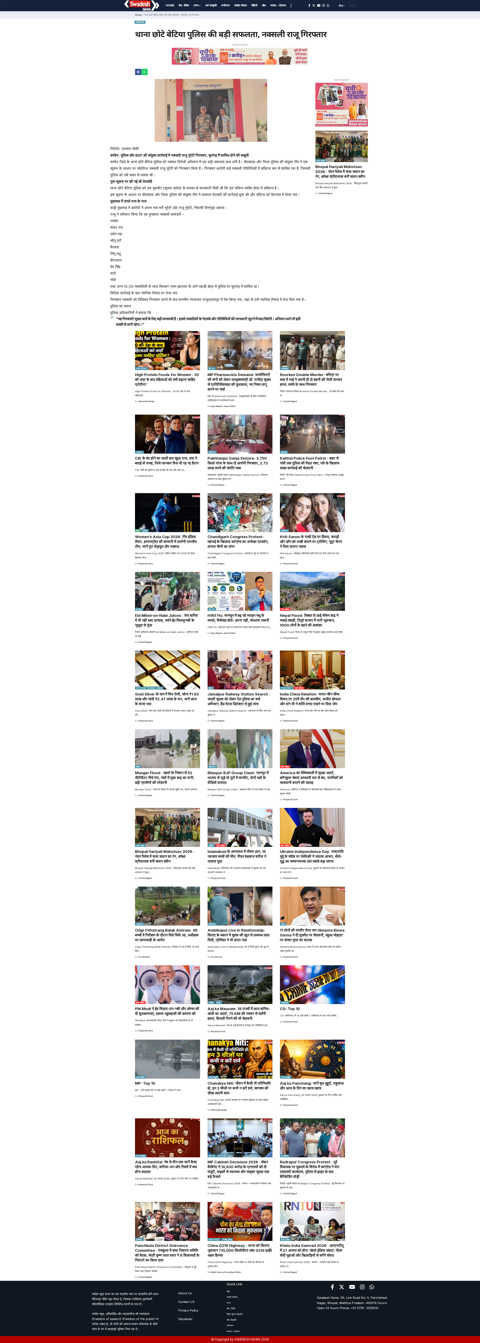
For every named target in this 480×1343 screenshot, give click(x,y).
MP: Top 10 (145, 1083)
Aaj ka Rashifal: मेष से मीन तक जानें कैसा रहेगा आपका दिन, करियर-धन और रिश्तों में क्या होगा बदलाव (166, 1167)
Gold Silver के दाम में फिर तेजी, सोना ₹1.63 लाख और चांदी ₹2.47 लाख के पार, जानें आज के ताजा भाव (167, 699)
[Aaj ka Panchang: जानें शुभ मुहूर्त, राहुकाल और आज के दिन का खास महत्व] (312, 1059)
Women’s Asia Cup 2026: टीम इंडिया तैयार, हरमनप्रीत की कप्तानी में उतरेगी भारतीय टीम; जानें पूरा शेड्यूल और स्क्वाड (166, 542)
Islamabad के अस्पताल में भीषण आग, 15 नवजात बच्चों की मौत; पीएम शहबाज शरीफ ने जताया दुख (237, 856)
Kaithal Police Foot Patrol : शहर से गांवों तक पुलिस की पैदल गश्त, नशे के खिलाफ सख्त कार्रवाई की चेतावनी (310, 463)
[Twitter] (313, 5)
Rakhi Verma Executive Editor (226, 1272)
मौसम (219, 1002)
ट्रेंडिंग (144, 530)
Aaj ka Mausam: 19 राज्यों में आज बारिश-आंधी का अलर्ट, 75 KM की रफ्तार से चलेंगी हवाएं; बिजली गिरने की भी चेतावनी (239, 1014)
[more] (291, 5)
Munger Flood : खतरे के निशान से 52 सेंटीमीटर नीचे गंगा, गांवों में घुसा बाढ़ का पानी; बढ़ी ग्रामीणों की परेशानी (164, 778)
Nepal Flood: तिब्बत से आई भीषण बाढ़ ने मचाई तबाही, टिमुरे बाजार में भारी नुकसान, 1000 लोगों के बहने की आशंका (309, 620)
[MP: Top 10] (167, 1059)
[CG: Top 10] (312, 984)
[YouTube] (318, 5)
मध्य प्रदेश (321, 160)
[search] (334, 5)
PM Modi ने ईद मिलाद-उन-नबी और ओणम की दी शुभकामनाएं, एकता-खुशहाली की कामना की (167, 1011)
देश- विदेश (285, 609)
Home (138, 14)
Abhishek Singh (146, 401)
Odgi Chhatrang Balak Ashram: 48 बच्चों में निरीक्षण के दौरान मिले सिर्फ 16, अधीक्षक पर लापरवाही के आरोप (167, 935)
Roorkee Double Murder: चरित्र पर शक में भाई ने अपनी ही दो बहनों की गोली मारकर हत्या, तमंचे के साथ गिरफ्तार (311, 379)
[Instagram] (323, 5)
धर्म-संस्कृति (213, 1077)
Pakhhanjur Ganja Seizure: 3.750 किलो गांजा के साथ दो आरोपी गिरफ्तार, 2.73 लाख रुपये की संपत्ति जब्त (238, 463)
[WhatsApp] (328, 5)
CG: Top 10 (290, 1009)
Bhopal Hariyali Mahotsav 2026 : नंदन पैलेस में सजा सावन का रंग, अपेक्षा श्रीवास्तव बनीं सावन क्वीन (340, 172)
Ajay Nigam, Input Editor (223, 406)
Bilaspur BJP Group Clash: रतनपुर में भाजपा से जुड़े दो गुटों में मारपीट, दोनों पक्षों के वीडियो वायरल (238, 778)
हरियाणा (284, 452)
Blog (212, 368)
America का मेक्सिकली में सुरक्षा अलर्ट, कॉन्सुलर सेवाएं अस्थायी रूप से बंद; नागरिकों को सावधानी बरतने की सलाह (311, 778)
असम (283, 924)
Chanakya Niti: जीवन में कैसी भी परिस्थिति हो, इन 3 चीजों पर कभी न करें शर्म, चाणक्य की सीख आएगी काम (239, 1088)
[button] (138, 72)
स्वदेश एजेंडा (227, 1239)
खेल (137, 530)
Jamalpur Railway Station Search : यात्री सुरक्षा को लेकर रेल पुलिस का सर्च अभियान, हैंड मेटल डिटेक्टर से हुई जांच (239, 699)
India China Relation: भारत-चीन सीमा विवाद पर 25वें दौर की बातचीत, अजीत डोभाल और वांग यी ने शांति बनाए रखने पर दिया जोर (310, 699)
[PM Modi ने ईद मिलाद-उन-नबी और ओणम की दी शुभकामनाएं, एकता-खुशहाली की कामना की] (167, 984)
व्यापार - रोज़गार (156, 688)
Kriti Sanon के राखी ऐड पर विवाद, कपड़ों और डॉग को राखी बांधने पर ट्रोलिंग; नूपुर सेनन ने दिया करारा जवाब (311, 542)
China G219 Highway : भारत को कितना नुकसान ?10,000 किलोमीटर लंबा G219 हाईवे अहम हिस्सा (240, 1250)
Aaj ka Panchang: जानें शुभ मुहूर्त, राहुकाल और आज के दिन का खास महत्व (312, 1085)
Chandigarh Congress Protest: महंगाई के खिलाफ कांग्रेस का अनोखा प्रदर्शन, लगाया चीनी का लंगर (238, 542)
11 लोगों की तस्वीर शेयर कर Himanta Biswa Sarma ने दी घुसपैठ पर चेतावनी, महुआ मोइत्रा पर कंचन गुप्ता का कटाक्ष (312, 935)
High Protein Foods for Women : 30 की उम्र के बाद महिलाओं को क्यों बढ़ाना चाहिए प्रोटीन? (167, 379)
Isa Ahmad (144, 957)
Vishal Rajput (325, 193)
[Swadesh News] (142, 5)
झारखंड (139, 609)
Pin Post (141, 368)
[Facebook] (309, 5)
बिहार (211, 688)
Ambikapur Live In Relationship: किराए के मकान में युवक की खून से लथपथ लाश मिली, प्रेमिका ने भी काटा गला (238, 935)
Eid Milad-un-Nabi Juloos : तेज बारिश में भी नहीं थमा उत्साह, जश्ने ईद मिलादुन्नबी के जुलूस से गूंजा (166, 620)
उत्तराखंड (284, 368)
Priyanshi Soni (145, 476)
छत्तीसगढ (140, 22)
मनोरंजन (139, 452)
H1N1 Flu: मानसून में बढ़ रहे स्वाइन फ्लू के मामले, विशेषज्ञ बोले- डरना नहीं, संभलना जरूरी (238, 618)
